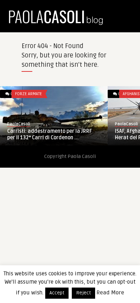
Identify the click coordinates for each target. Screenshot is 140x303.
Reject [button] (83, 293)
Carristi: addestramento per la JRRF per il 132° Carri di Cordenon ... (49, 134)
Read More (110, 292)
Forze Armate (28, 94)
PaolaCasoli (18, 124)
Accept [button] (57, 293)
